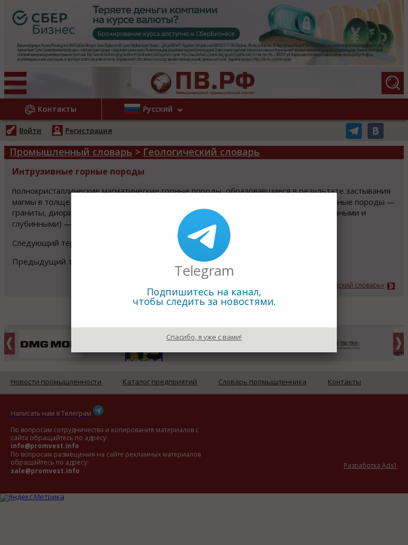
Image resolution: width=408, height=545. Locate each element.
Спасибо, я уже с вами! (204, 337)
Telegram (204, 270)
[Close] (336, 192)
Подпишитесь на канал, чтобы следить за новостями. (204, 296)
